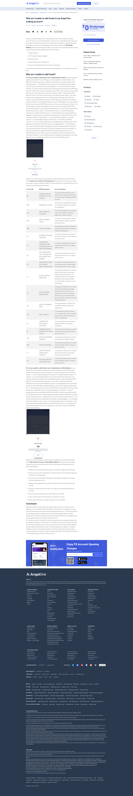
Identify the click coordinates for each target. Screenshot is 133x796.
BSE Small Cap (83, 684)
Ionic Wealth (46, 671)
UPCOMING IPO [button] (91, 626)
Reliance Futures (66, 687)
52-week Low (70, 635)
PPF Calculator (71, 614)
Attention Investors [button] (32, 711)
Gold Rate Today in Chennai (66, 692)
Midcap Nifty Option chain (61, 689)
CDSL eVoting (93, 780)
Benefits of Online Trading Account (93, 79)
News (55, 8)
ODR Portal (28, 782)
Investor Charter (65, 780)
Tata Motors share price (32, 657)
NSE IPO (89, 627)
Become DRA (50, 629)
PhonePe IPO (90, 636)
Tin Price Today (90, 698)
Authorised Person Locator (53, 644)
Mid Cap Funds (84, 704)
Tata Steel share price (72, 651)
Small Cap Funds (60, 704)
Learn (50, 8)
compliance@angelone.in (60, 765)
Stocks (48, 591)
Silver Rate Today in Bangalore (57, 695)
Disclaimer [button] (29, 749)
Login (95, 3)
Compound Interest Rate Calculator (75, 604)
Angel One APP (37, 674)
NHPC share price (51, 653)
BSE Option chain (84, 689)
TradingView (55, 677)
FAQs (95, 777)
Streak (45, 677)
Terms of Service (59, 773)
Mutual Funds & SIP (41, 8)
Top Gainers (70, 636)
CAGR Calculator (71, 598)
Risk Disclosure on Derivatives (39, 782)
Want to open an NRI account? (93, 44)
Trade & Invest (30, 8)
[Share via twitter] (42, 31)
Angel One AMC (39, 671)
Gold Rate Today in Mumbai (40, 692)
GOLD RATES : (29, 692)
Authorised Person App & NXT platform (55, 640)
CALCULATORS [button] (71, 589)
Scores (64, 777)
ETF (48, 605)
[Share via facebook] (46, 31)
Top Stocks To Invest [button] (32, 650)
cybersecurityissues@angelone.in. (66, 768)
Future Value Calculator (72, 602)
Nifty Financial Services (49, 684)
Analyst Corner (91, 613)
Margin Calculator (71, 593)
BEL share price (71, 658)
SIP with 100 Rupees (51, 595)
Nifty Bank (39, 684)
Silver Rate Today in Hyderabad (42, 695)
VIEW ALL (94, 138)
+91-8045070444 (49, 768)
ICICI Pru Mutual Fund (84, 701)
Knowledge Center (31, 627)
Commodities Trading (92, 605)
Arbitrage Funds (69, 704)
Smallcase (40, 677)
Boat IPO (90, 633)
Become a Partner (71, 8)
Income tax (90, 609)
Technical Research (31, 635)
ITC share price (91, 655)
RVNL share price (50, 655)
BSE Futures (74, 687)
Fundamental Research (32, 633)
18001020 (42, 665)
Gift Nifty (96, 684)
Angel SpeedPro (53, 674)
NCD (48, 611)
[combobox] (54, 25)
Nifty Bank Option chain (47, 689)
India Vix (91, 684)
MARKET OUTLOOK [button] (72, 626)
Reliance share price (92, 651)
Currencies (49, 607)
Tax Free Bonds (50, 614)
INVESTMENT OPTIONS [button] (52, 589)
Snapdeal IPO (91, 638)
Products (61, 8)
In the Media (29, 598)
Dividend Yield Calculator (73, 600)
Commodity (49, 609)
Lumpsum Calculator (72, 596)
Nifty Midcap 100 (68, 684)
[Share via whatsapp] (37, 31)
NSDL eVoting (100, 780)
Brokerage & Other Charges (33, 593)
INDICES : (28, 684)
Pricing (80, 8)
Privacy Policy (51, 773)
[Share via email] (50, 31)
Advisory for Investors (75, 780)
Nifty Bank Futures (44, 687)
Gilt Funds (77, 704)
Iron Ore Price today (80, 698)
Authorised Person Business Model (54, 638)
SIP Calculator (71, 595)
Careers (28, 604)
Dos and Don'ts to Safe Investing (54, 777)
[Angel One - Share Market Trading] (32, 3)
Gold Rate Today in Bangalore (96, 692)
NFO (48, 598)
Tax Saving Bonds (51, 620)
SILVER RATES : (29, 695)
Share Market (90, 600)
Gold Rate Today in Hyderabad (81, 692)
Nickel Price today (70, 698)
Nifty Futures (35, 687)
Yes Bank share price (31, 658)
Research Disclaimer (30, 777)
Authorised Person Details (52, 642)
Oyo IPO (89, 631)
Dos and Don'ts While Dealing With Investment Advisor (80, 777)
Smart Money (29, 629)
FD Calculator (70, 605)
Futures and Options (51, 602)
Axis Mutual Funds (63, 701)
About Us (29, 595)
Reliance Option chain (73, 689)
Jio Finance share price (92, 657)
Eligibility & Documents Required (54, 636)
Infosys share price (92, 653)
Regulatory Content (41, 777)
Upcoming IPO (50, 600)
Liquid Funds (52, 704)
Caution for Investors (52, 782)
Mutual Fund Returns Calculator (74, 613)
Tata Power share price (52, 658)
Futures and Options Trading (94, 607)
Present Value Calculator (73, 609)
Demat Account (91, 593)
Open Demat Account (84, 3)
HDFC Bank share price (52, 651)
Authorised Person (92, 611)
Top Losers (70, 638)
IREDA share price (30, 655)
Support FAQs (51, 665)
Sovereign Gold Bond (51, 618)
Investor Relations (31, 600)
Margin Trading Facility (63, 674)
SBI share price (50, 657)
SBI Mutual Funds (54, 701)
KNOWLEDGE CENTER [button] (93, 589)
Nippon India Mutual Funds (97, 701)
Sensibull (35, 677)
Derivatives (90, 604)
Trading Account (91, 595)
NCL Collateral (85, 780)
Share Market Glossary (72, 631)
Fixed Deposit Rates (80, 674)
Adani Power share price (73, 653)
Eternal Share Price (72, 657)
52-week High (70, 633)
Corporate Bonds (51, 613)
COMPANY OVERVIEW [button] (32, 589)
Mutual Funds (50, 593)
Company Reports (31, 636)
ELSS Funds (44, 704)
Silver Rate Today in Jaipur (86, 695)
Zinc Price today (61, 698)
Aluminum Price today (50, 698)
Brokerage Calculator (72, 591)
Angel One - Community (32, 638)
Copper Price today (39, 698)
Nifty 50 (34, 684)
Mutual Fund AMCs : (31, 701)
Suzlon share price (31, 653)
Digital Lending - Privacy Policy (40, 780)
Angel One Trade (45, 674)
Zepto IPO (90, 635)
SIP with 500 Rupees (51, 596)
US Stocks (49, 604)
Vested (50, 677)
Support (86, 8)
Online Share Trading (92, 596)
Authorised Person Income (52, 635)
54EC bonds (49, 616)
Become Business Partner (52, 627)
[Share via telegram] (33, 31)
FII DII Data (70, 640)
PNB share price (71, 655)
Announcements (71, 629)
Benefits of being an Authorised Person (55, 633)
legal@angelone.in (62, 769)
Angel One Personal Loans (54, 780)
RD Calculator (70, 607)
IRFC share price (30, 651)
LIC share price (91, 658)
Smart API (72, 674)
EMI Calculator (71, 616)
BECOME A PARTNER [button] (52, 626)
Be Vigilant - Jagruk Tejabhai (33, 640)
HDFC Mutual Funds (73, 701)
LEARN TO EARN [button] (31, 626)
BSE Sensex (76, 684)
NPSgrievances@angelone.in (32, 766)
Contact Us (29, 596)
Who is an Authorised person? (53, 631)
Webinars (29, 602)
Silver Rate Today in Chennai (72, 695)
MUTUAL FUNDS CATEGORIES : (33, 704)
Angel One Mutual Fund (43, 701)
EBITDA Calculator (71, 611)
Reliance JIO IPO (91, 629)
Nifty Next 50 (59, 684)
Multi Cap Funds (92, 704)
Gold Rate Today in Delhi (53, 692)
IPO (88, 602)
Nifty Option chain (36, 689)
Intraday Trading (91, 598)
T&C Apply (100, 777)
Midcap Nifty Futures (55, 687)
